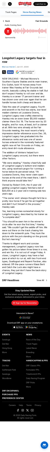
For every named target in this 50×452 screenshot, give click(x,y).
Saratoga (6, 339)
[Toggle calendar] (10, 4)
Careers (12, 405)
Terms (29, 405)
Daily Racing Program (35, 378)
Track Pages (31, 344)
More (4, 352)
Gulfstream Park (9, 370)
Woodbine (6, 378)
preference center (13, 398)
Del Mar (5, 344)
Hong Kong (7, 348)
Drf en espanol (10, 391)
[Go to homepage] (25, 4)
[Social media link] (17, 410)
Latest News (31, 348)
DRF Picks (30, 382)
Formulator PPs (32, 370)
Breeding (30, 352)
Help (21, 405)
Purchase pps (10, 394)
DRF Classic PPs (33, 365)
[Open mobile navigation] (4, 4)
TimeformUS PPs (33, 374)
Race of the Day (33, 339)
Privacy (38, 405)
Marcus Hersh (8, 67)
